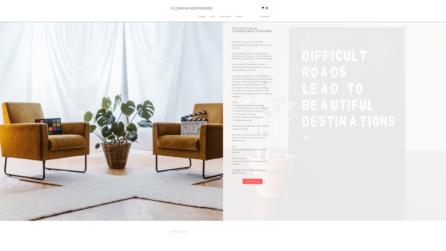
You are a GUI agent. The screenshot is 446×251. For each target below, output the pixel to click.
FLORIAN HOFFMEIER (191, 8)
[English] (267, 8)
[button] (202, 16)
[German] (263, 8)
